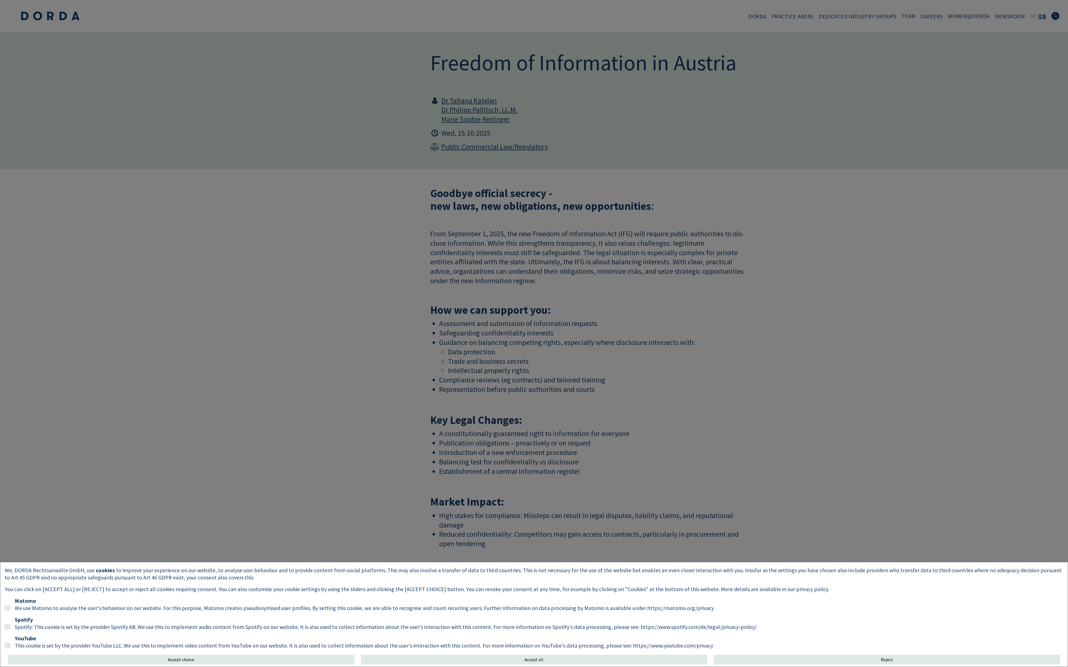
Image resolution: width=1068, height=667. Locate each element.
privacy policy (812, 589)
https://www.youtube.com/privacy (673, 645)
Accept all (534, 659)
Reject (887, 659)
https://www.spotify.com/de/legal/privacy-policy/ (699, 626)
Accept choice (181, 659)
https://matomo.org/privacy (680, 607)
